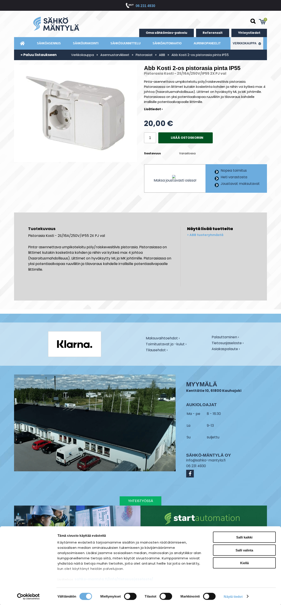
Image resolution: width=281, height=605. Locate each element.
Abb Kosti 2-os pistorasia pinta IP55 (200, 55)
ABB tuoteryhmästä (206, 235)
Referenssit (213, 33)
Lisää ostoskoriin (187, 137)
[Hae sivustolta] (253, 21)
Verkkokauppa (245, 43)
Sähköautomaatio (167, 43)
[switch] (130, 596)
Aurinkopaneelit (207, 43)
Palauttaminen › (225, 337)
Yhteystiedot (249, 33)
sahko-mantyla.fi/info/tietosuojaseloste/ (114, 579)
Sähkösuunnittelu (125, 43)
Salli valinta (244, 550)
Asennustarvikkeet (114, 55)
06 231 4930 (145, 6)
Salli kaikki (244, 537)
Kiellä (244, 563)
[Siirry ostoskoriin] (262, 21)
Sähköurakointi (86, 43)
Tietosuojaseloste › (227, 343)
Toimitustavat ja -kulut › (166, 344)
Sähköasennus (49, 43)
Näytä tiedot (233, 596)
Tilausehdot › (157, 350)
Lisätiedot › (153, 109)
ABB (162, 55)
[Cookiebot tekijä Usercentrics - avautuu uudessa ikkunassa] (28, 596)
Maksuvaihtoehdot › (163, 338)
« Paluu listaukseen (39, 54)
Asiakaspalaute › (226, 349)
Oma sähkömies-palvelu (166, 33)
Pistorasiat (144, 55)
